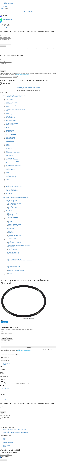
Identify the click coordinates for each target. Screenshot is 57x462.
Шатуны (7, 173)
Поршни (7, 144)
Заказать (5, 322)
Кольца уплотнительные (11, 133)
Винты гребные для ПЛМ (11, 200)
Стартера (8, 162)
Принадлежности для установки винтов (17, 208)
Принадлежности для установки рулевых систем (19, 245)
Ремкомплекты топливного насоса (13, 154)
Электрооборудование (11, 265)
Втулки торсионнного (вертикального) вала (15, 109)
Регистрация (30, 11)
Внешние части (9, 107)
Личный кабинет (6, 445)
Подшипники (8, 142)
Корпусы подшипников (11, 134)
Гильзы (7, 112)
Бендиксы (8, 98)
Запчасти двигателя (10, 117)
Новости (5, 2)
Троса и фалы (11, 215)
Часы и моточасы (12, 238)
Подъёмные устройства (11, 189)
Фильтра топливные (12, 262)
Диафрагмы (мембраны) (11, 114)
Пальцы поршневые (10, 140)
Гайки (7, 110)
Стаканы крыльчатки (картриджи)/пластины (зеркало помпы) (19, 161)
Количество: (4, 342)
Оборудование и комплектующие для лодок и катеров (15, 197)
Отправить (3, 45)
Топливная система (10, 257)
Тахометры (10, 234)
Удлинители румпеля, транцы (12, 192)
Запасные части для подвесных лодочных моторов (14, 95)
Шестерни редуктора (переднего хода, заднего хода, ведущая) (20, 178)
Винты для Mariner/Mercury (14, 203)
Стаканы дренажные (13, 225)
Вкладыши (8, 106)
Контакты (5, 6)
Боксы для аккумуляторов (14, 266)
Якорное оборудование (13, 217)
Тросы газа (8, 166)
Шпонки (7, 179)
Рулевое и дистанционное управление (14, 241)
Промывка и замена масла (12, 190)
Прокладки (8, 145)
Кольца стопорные (10, 131)
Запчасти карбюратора (11, 120)
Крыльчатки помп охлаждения (12, 135)
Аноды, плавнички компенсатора (13, 96)
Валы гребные (9, 103)
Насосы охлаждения (10, 138)
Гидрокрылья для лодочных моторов (14, 186)
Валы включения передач (11, 102)
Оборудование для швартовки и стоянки (15, 213)
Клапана (7, 126)
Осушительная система (11, 220)
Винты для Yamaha (12, 207)
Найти (15, 76)
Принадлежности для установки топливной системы (20, 260)
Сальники (8, 156)
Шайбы (7, 172)
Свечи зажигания (9, 210)
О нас (4, 0)
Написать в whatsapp (7, 19)
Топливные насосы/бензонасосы (13, 165)
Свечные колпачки (10, 158)
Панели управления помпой (14, 224)
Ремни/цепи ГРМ (9, 155)
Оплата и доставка (7, 5)
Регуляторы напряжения (11, 149)
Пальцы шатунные (10, 141)
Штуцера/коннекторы (10, 180)
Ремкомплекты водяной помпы (13, 152)
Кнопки (7, 127)
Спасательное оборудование (12, 252)
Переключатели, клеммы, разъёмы (16, 270)
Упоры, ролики (9, 193)
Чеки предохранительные (11, 194)
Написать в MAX (6, 17)
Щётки (7, 182)
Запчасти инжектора (10, 119)
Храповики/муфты (10, 171)
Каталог (4, 438)
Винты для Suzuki (12, 204)
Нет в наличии (34, 383)
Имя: (2, 331)
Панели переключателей (14, 269)
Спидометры (11, 232)
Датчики (7, 113)
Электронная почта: (6, 335)
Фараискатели (11, 272)
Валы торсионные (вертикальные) (13, 105)
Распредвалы (9, 148)
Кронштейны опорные (11, 187)
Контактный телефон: (6, 338)
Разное (7, 147)
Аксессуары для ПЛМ (8, 185)
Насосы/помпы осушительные (15, 222)
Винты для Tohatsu (12, 206)
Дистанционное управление (14, 242)
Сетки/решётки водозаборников (13, 159)
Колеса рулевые (12, 243)
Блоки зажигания (9, 99)
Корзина (2, 8)
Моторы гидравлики (10, 137)
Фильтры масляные (10, 168)
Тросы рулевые (11, 248)
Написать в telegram (7, 22)
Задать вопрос (4, 51)
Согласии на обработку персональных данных (22, 49)
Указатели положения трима (14, 235)
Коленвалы (8, 128)
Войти (25, 11)
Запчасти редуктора (10, 121)
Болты (7, 100)
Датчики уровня (11, 229)
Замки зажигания (9, 116)
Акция (2, 457)
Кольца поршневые (10, 130)
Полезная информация (8, 3)
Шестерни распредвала (11, 176)
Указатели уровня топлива (14, 236)
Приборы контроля (10, 228)
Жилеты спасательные (13, 253)
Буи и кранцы (11, 214)
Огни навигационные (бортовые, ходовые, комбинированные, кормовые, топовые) (27, 267)
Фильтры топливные (10, 169)
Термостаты (8, 163)
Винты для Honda (12, 201)
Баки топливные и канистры (14, 259)
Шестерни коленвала (10, 175)
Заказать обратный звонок (7, 27)
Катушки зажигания (10, 124)
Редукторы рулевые (12, 246)
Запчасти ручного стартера (12, 123)
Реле (7, 151)
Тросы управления (12, 249)
